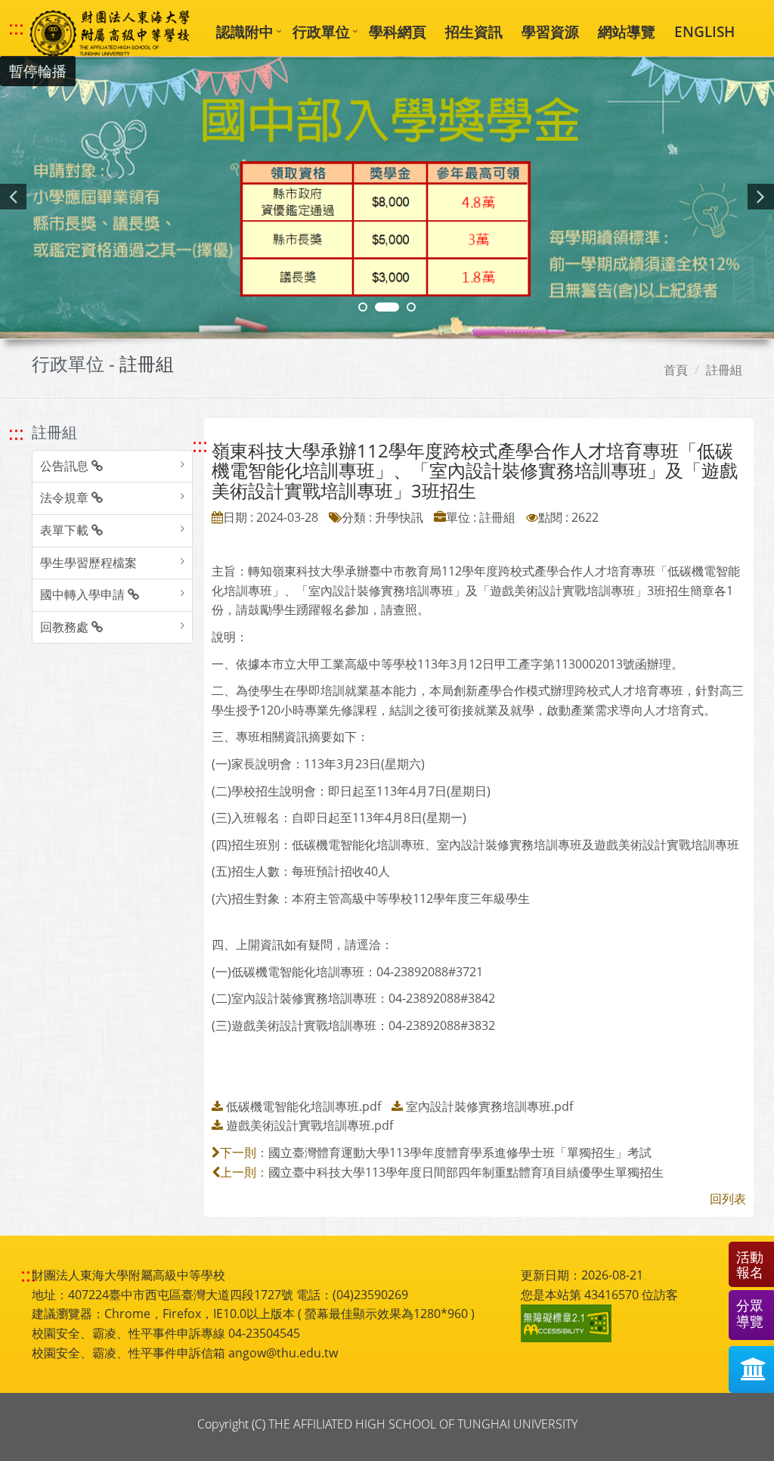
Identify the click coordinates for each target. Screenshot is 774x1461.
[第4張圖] (387, 307)
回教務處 (65, 627)
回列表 (728, 1198)
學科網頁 (397, 31)
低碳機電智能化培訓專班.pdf (303, 1106)
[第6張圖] (411, 307)
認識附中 (245, 31)
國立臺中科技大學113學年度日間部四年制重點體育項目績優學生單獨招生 (466, 1172)
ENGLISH (704, 31)
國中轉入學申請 (84, 594)
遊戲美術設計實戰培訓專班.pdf (309, 1125)
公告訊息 (65, 466)
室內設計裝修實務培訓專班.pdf (489, 1106)
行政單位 (321, 31)
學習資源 (550, 31)
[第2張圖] (362, 307)
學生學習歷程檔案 (88, 562)
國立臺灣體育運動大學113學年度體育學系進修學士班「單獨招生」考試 (460, 1152)
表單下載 (65, 530)
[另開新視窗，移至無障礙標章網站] (568, 1323)
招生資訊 (474, 31)
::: (16, 28)
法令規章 (65, 497)
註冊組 (724, 369)
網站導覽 (626, 31)
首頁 (676, 369)
